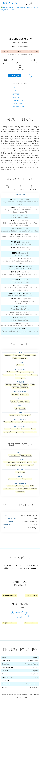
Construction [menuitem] (17, 100)
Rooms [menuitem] (14, 91)
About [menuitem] (14, 88)
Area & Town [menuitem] (17, 103)
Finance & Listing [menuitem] (18, 107)
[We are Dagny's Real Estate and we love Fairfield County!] (9, 4)
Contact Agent (14, 76)
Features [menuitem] (15, 94)
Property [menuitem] (15, 97)
